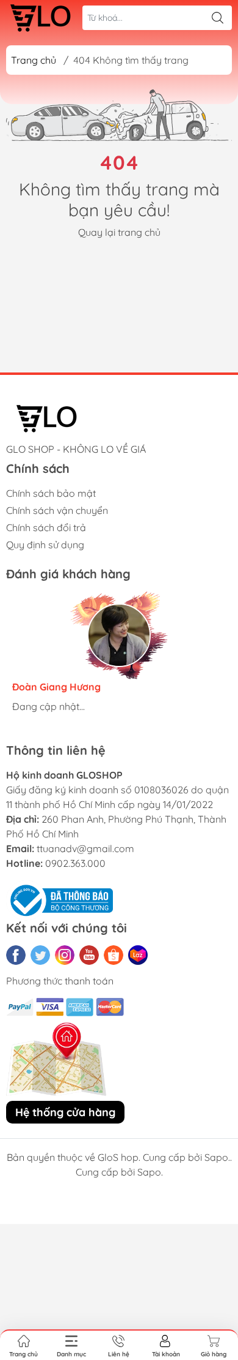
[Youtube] (89, 955)
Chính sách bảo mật (51, 493)
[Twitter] (40, 955)
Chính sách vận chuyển (57, 510)
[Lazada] (138, 955)
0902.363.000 (75, 863)
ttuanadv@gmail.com (85, 848)
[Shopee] (113, 955)
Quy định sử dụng (45, 544)
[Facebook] (16, 955)
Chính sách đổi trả (46, 527)
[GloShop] (40, 18)
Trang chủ (33, 60)
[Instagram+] (64, 955)
